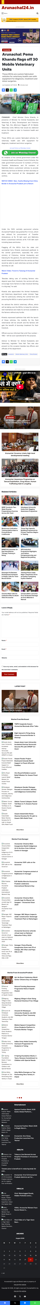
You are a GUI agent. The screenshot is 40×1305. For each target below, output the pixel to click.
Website (4, 658)
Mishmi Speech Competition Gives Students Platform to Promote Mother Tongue (24, 1027)
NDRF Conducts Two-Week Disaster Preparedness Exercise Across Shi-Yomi (10, 510)
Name (4, 640)
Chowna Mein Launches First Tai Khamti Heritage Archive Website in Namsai (29, 596)
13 (20, 1255)
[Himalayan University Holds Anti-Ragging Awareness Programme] (29, 500)
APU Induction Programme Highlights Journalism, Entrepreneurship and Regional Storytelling (29, 553)
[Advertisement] (20, 207)
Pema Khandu (33, 354)
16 (36, 1255)
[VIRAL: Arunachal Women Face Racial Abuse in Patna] (7, 1212)
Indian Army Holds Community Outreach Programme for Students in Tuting (25, 1044)
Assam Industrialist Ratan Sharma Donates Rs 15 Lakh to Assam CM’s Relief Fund (25, 816)
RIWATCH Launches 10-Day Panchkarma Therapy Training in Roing (10, 552)
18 (9, 1259)
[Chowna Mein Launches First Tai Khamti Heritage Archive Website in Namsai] (29, 587)
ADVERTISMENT (20, 27)
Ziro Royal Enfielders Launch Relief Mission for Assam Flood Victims (25, 775)
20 (20, 1259)
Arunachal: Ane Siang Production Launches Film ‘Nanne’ (24, 1138)
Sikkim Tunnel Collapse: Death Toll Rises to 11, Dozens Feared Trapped (25, 804)
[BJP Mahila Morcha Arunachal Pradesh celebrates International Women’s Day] (7, 887)
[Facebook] (3, 90)
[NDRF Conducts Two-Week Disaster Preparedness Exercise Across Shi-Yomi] (10, 500)
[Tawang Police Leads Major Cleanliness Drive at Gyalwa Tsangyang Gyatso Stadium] (29, 565)
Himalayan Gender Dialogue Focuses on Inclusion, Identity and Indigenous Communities (25, 789)
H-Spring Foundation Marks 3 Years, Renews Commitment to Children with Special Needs (25, 1058)
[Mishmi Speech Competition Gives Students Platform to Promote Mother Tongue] (7, 1031)
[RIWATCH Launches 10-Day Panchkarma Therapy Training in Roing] (10, 542)
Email (4, 649)
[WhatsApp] (11, 90)
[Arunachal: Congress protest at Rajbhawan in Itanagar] (7, 874)
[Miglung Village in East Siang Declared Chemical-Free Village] (7, 1003)
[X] (7, 90)
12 (14, 1255)
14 (25, 1255)
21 (25, 1259)
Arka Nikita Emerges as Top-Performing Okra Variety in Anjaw (25, 1074)
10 (4, 1255)
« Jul (3, 1273)
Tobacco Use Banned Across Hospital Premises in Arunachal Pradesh (26, 1156)
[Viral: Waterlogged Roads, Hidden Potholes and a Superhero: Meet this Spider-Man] (7, 1198)
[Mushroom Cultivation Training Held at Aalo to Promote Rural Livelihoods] (10, 521)
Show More (20, 830)
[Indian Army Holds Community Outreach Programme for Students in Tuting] (7, 1046)
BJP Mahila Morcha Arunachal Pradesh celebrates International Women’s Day (25, 883)
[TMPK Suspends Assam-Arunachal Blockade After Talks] (7, 727)
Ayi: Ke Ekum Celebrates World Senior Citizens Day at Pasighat (18, 422)
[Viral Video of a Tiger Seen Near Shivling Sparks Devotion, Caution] (7, 1224)
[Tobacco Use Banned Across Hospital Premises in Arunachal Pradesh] (7, 1159)
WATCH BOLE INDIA (20, 369)
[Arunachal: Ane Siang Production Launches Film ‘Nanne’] (7, 1140)
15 (30, 1255)
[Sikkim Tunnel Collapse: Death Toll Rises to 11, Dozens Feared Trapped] (7, 805)
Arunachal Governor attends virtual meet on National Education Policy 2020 (25, 933)
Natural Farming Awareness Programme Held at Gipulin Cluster (24, 988)
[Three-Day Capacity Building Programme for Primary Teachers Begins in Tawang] (29, 521)
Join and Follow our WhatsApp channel (20, 148)
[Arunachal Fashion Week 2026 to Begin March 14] (7, 1129)
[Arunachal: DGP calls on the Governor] (7, 865)
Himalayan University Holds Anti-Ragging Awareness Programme (29, 509)
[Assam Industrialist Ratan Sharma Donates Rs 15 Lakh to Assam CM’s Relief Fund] (7, 819)
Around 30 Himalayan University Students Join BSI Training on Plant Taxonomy (25, 1013)
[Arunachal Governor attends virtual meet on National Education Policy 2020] (7, 936)
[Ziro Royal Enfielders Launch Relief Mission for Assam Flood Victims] (7, 778)
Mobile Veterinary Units (22, 354)
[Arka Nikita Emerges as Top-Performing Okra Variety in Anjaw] (7, 1075)
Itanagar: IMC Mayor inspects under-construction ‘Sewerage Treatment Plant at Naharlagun (26, 916)
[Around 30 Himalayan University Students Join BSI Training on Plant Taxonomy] (7, 1016)
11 (9, 1255)
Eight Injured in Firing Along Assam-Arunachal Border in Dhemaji (24, 735)
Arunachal (6, 50)
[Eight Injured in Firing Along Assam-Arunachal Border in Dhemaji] (7, 736)
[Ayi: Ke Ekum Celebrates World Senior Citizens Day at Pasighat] (7, 980)
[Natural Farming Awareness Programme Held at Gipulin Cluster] (7, 990)
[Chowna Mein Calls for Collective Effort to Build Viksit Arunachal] (10, 587)
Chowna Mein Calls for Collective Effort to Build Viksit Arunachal (10, 595)
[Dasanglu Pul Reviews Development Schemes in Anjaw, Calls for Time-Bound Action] (10, 565)
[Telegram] (15, 90)
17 (4, 1259)
